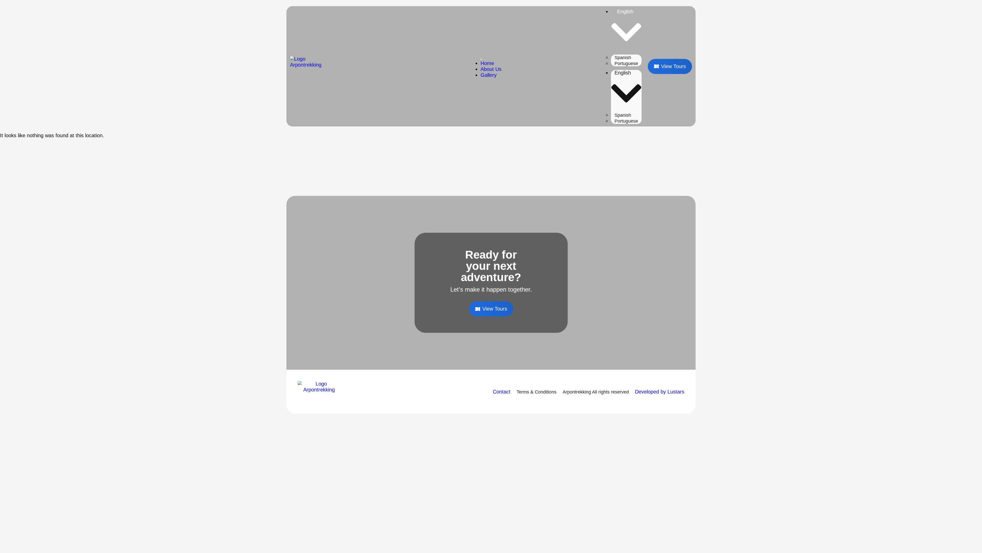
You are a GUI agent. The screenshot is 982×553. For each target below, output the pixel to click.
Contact (501, 392)
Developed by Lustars (659, 392)
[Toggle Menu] (481, 59)
